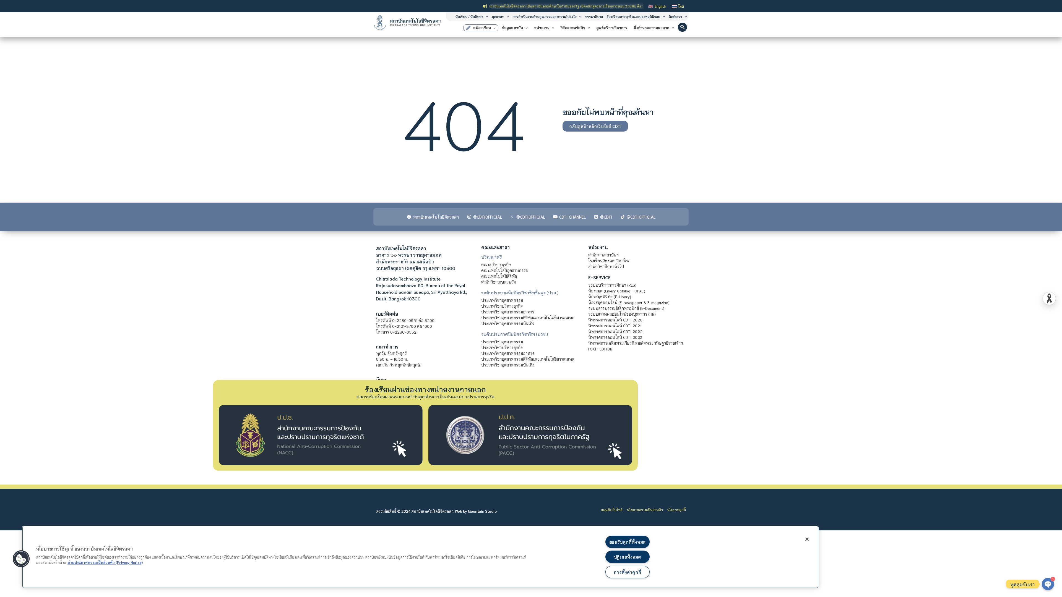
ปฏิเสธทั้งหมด (627, 556)
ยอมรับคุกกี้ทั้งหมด (627, 541)
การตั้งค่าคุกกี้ (627, 572)
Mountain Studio (482, 511)
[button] (682, 27)
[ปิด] (807, 539)
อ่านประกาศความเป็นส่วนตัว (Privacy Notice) (105, 562)
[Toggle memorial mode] (1049, 298)
